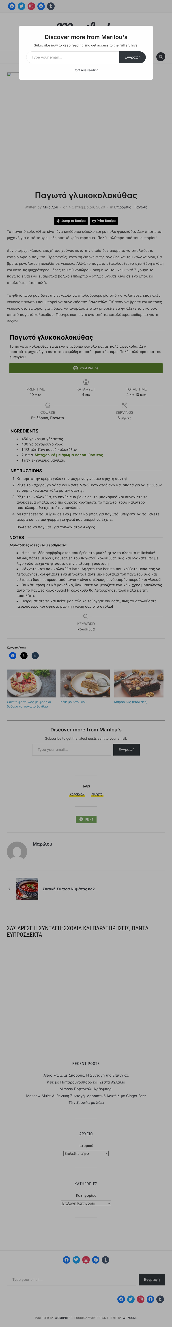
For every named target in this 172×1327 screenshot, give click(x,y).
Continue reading (86, 70)
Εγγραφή (132, 57)
